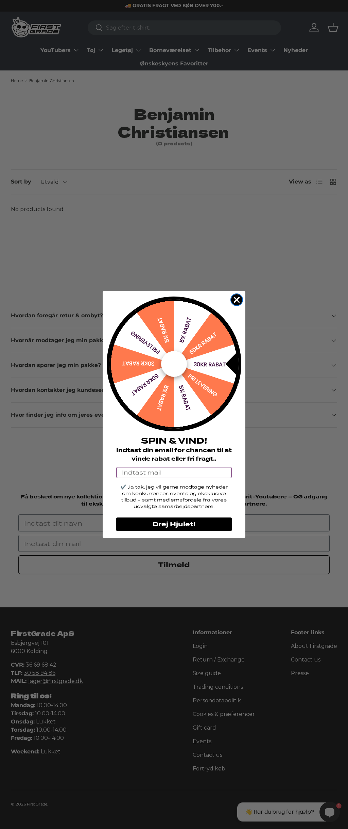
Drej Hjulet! (174, 524)
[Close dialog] (237, 300)
